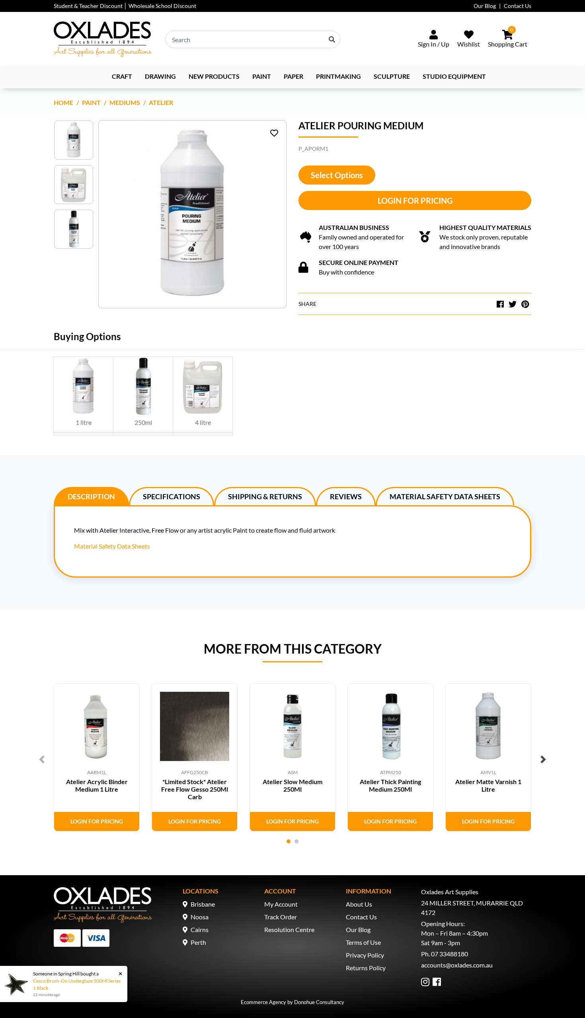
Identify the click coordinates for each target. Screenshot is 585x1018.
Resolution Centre (289, 929)
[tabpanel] (97, 757)
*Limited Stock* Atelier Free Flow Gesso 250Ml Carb (194, 789)
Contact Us (517, 5)
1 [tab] (289, 841)
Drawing (160, 76)
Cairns (200, 929)
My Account (281, 904)
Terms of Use (363, 942)
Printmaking (338, 76)
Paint (261, 76)
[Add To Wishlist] (274, 132)
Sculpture (392, 76)
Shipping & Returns (265, 496)
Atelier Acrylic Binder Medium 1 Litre (97, 785)
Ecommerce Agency (263, 1002)
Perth (198, 942)
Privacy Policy (365, 955)
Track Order (280, 917)
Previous (42, 759)
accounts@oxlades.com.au (457, 965)
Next (543, 759)
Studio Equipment (454, 76)
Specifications (171, 496)
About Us (359, 904)
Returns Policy (366, 967)
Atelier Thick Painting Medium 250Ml (390, 785)
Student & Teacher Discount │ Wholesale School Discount (125, 5)
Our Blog (485, 5)
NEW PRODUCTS (214, 76)
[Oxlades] (103, 39)
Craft (122, 76)
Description (91, 496)
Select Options (337, 175)
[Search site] (332, 39)
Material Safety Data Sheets (445, 496)
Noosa (200, 917)
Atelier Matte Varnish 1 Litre (488, 785)
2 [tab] (296, 841)
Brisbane (203, 904)
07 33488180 (449, 954)
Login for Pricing (415, 200)
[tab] (91, 496)
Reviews (346, 496)
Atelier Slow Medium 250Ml (292, 785)
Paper (293, 76)
